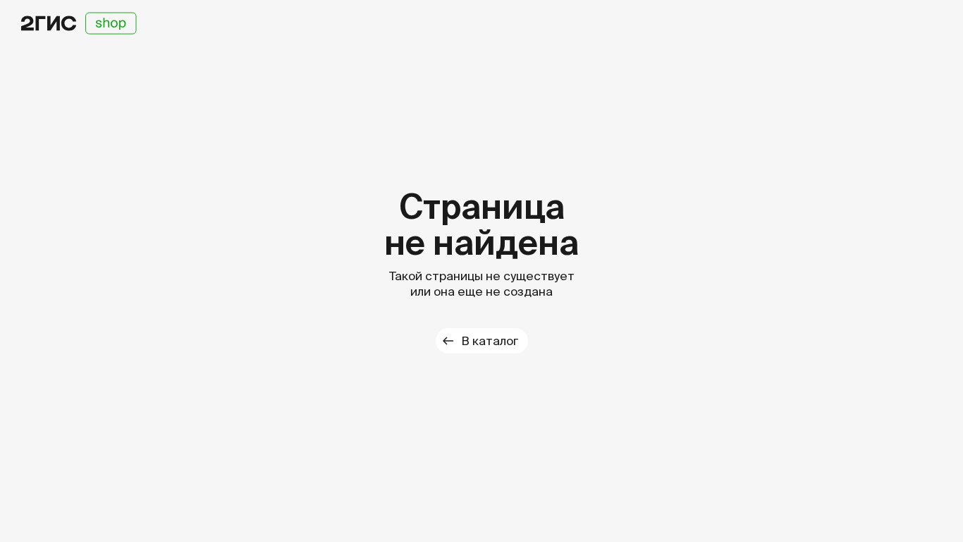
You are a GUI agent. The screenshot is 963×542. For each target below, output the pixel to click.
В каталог (489, 340)
